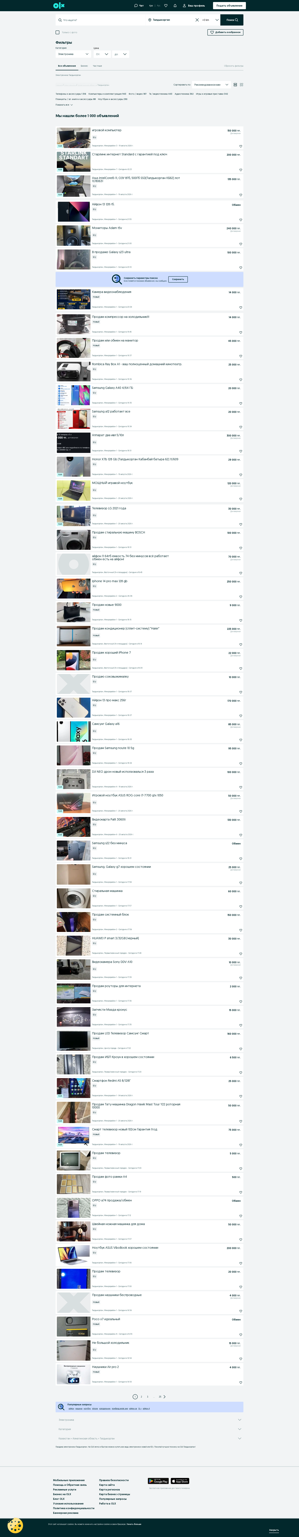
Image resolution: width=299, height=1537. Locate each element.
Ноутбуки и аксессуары (112, 99)
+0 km (205, 19)
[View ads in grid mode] (241, 85)
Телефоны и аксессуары (71, 93)
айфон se (133, 1408)
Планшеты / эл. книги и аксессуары (76, 99)
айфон (71, 1408)
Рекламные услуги (64, 1489)
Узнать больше (134, 1524)
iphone (95, 1408)
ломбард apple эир (120, 1408)
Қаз (151, 5)
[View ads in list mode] (235, 85)
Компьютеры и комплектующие (107, 93)
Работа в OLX (107, 1503)
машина (78, 1408)
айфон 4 (146, 1408)
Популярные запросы (113, 1498)
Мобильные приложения (69, 1480)
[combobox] (102, 20)
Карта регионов (109, 1489)
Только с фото (69, 32)
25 (160, 1396)
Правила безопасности (114, 1480)
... (154, 1396)
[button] (175, 5)
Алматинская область (87, 85)
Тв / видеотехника (160, 93)
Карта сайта (107, 1484)
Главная (59, 85)
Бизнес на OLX (62, 1494)
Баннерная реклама (65, 1512)
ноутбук (87, 1408)
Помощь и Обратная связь (70, 1484)
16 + (140, 1408)
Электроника (70, 85)
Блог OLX (58, 1498)
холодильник (105, 1408)
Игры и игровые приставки (212, 93)
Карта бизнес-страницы (114, 1494)
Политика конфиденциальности (73, 1508)
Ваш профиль (196, 5)
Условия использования (68, 1503)
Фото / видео (138, 93)
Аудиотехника (184, 93)
